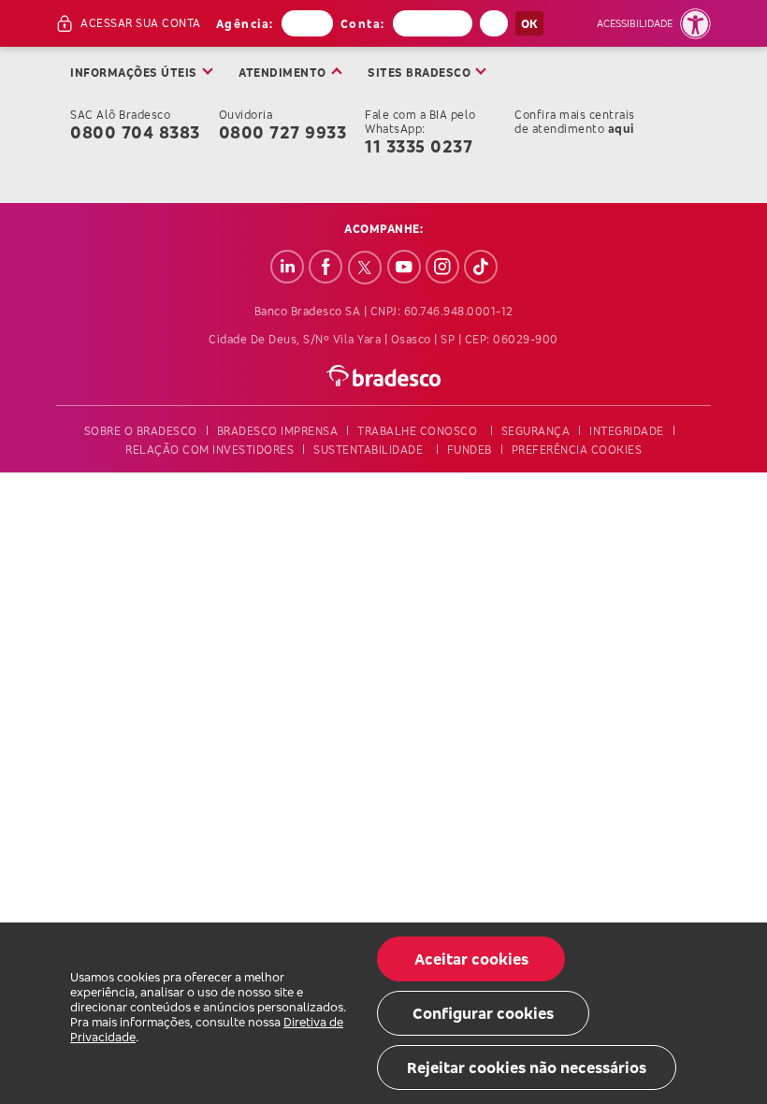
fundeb (469, 450)
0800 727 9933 (283, 132)
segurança (536, 431)
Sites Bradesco (419, 72)
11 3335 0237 (418, 146)
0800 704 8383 (135, 132)
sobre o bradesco (140, 431)
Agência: (245, 24)
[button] (654, 23)
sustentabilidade (368, 450)
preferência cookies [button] (577, 450)
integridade (626, 431)
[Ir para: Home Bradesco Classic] (383, 375)
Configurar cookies (483, 1013)
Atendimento (282, 72)
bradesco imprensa (278, 431)
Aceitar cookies (471, 959)
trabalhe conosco (417, 431)
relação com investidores (209, 450)
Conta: (362, 24)
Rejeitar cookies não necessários (526, 1067)
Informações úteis (133, 72)
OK (529, 24)
